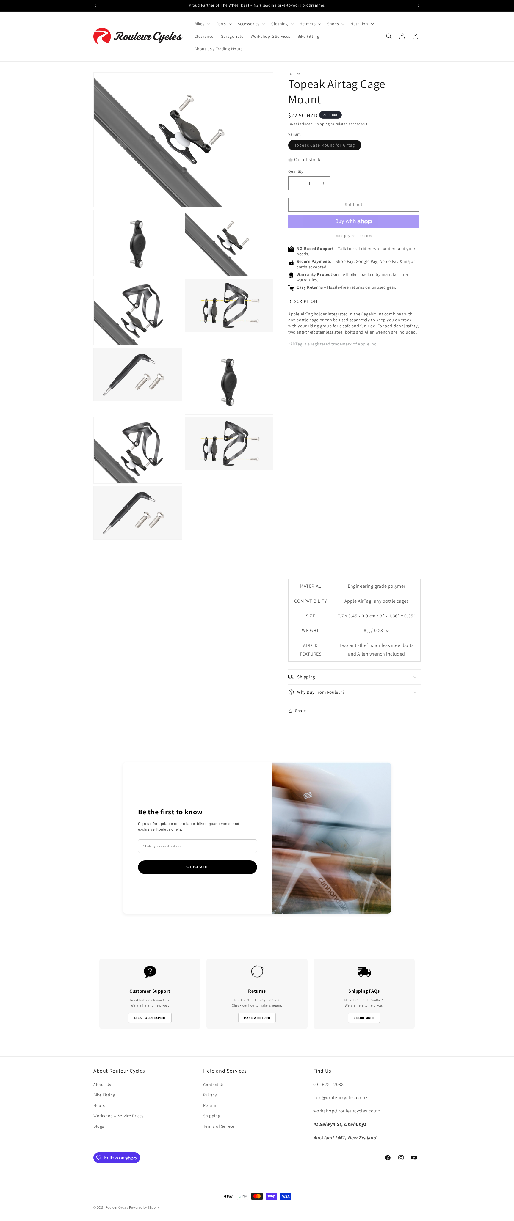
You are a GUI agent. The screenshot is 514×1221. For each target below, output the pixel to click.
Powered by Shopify (144, 1207)
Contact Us (213, 1084)
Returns (210, 1105)
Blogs (98, 1126)
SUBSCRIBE (197, 867)
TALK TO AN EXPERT (150, 1018)
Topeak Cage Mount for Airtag (327, 146)
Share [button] (300, 710)
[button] (202, 24)
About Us (102, 1084)
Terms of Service (218, 1126)
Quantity (295, 171)
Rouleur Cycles (117, 1207)
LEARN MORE (364, 1018)
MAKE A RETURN (257, 1018)
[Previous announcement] (95, 5)
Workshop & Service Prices (118, 1115)
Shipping (322, 124)
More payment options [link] (354, 235)
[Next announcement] (418, 5)
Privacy (210, 1095)
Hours (99, 1105)
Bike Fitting (104, 1095)
